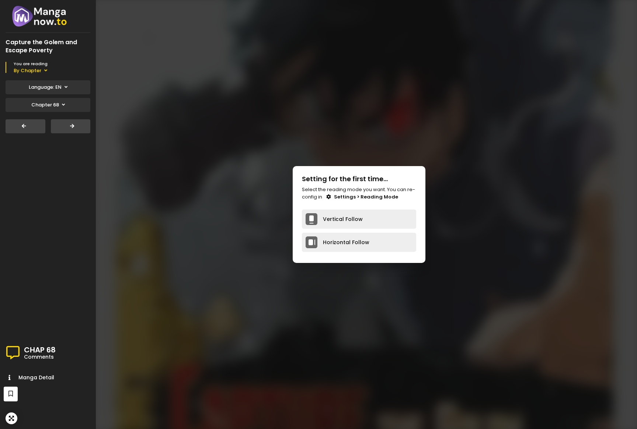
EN (45, 87)
